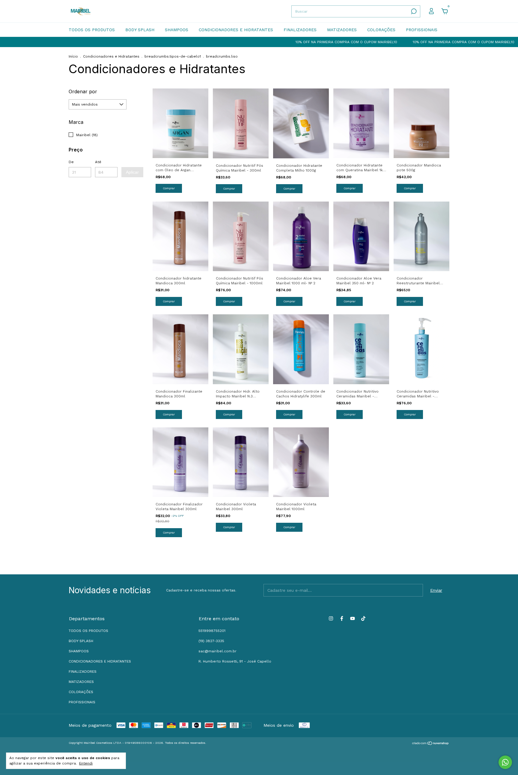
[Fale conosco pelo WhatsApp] (505, 762)
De (71, 162)
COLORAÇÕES (381, 29)
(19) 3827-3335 (211, 641)
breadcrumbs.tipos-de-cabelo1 (172, 56)
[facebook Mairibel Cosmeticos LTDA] (341, 618)
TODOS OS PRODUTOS (92, 29)
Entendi (86, 763)
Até (98, 162)
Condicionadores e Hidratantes (111, 56)
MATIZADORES (342, 29)
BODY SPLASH (139, 29)
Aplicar (132, 172)
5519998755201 (211, 631)
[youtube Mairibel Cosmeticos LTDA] (352, 618)
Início (73, 56)
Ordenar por (83, 91)
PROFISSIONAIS (421, 29)
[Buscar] (413, 11)
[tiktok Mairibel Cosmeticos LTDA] (363, 618)
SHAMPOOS (176, 29)
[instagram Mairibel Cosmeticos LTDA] (331, 618)
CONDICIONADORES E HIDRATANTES (236, 29)
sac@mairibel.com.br (217, 651)
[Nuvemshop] (430, 743)
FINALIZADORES (300, 29)
